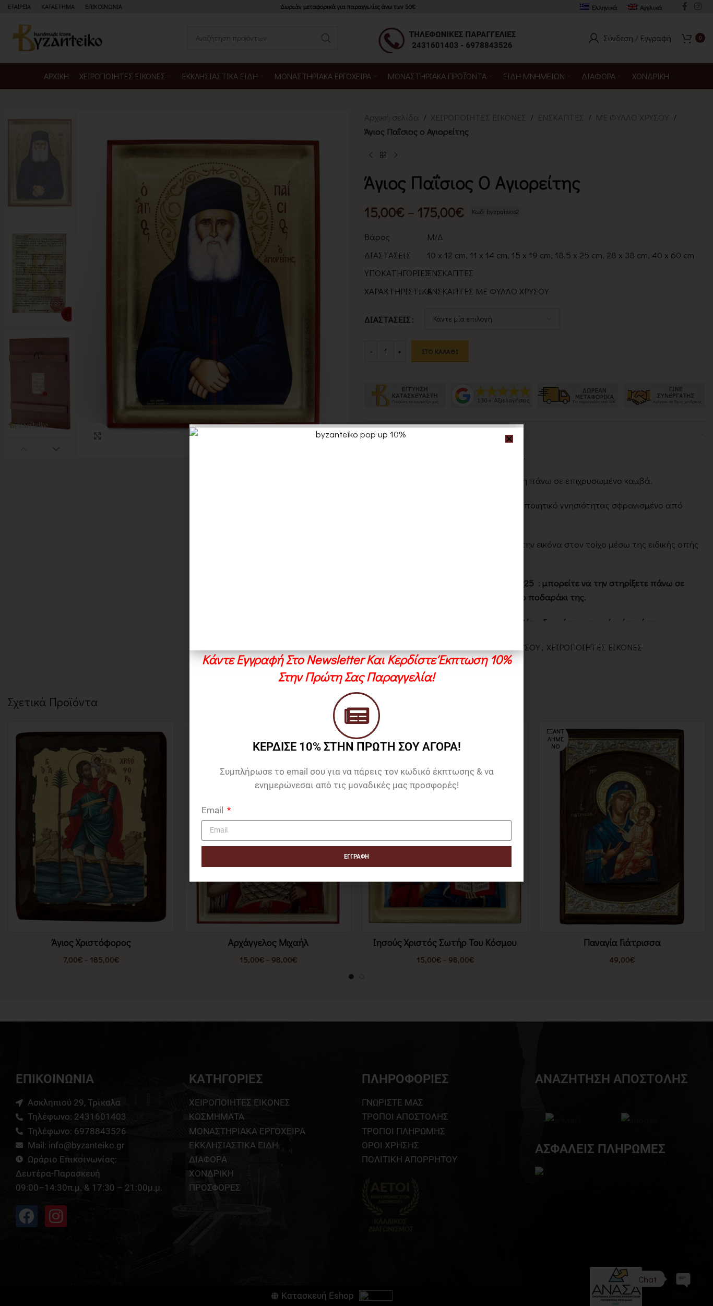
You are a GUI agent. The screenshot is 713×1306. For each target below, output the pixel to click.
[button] (509, 439)
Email (213, 810)
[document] (356, 653)
